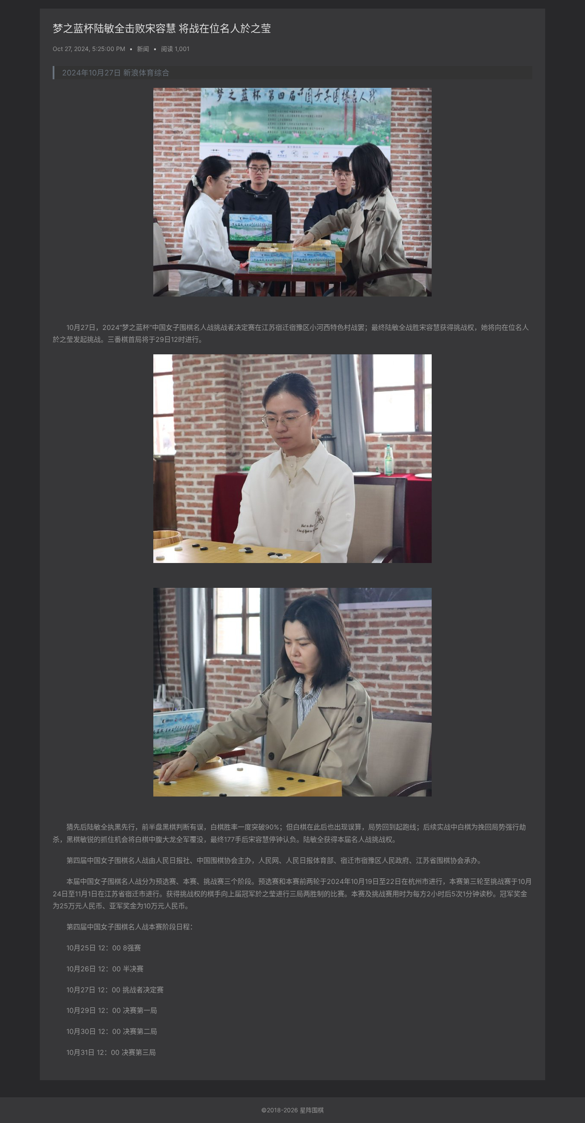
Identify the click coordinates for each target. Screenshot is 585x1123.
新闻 (143, 48)
